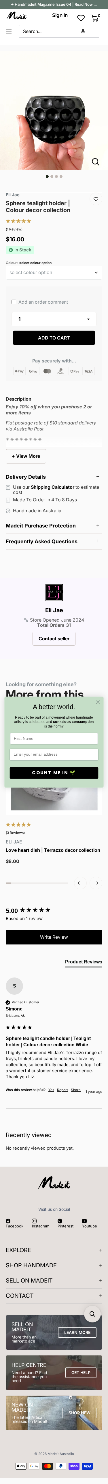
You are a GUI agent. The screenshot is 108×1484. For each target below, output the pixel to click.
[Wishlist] (96, 199)
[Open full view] (98, 162)
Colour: (29, 263)
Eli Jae (54, 610)
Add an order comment (42, 302)
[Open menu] (9, 32)
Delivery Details (26, 477)
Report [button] (62, 1090)
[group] (54, 911)
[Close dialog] (98, 702)
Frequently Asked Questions (41, 541)
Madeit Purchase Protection (41, 526)
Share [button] (76, 1090)
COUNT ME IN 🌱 (54, 773)
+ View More (26, 456)
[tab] (83, 963)
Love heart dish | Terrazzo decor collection (53, 850)
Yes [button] (51, 1090)
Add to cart (54, 338)
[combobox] (59, 31)
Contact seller (54, 638)
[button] (83, 31)
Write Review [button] (54, 937)
